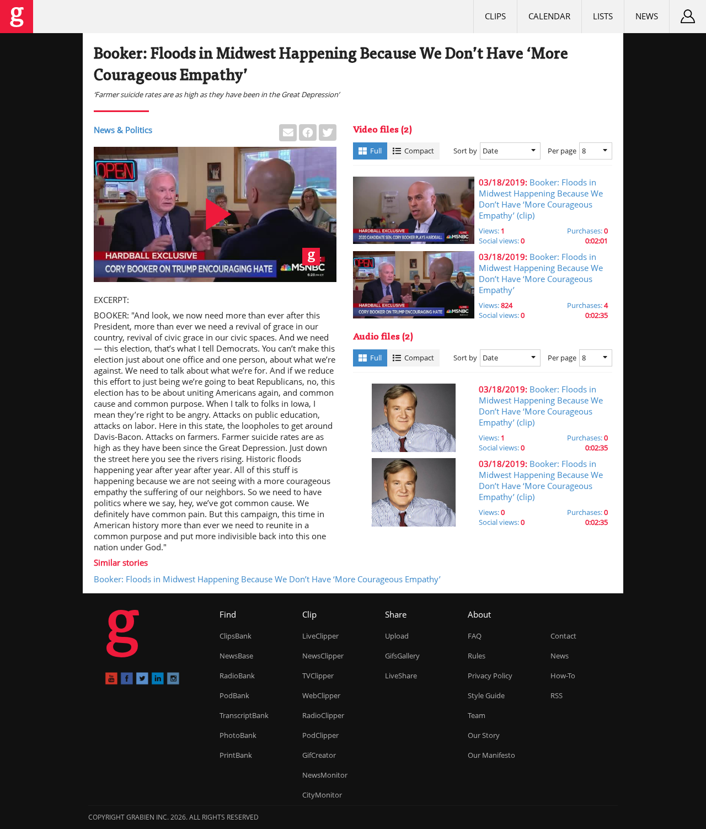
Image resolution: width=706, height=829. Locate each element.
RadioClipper (323, 715)
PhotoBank (238, 735)
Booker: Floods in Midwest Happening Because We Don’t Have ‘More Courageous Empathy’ (267, 578)
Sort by (465, 151)
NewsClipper (323, 656)
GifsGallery (402, 656)
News (646, 16)
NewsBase (236, 656)
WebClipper (321, 695)
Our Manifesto (491, 755)
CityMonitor (322, 795)
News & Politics (123, 129)
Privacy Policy (490, 676)
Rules (476, 656)
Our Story (484, 735)
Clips (495, 16)
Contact (563, 636)
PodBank (234, 695)
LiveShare (401, 676)
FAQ (475, 636)
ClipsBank (236, 636)
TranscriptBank (244, 715)
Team (476, 715)
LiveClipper (320, 636)
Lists (603, 16)
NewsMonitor (324, 775)
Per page (562, 151)
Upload (397, 636)
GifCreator (319, 755)
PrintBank (236, 755)
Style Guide (486, 695)
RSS (556, 695)
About (479, 614)
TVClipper (318, 676)
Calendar (549, 16)
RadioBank (237, 676)
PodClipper (320, 735)
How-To (562, 676)
